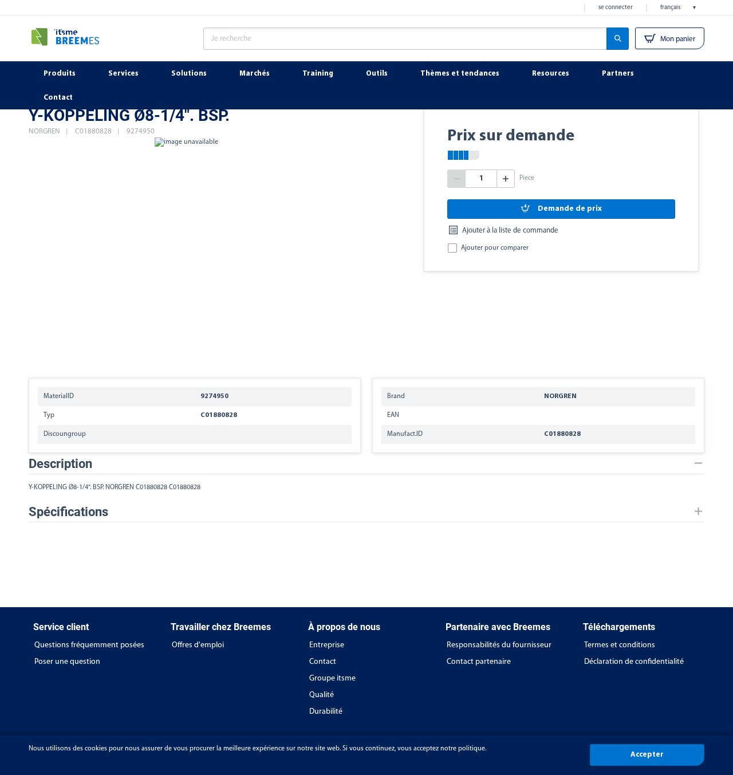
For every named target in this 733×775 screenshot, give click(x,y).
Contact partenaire (479, 662)
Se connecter (615, 8)
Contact (322, 662)
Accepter (647, 754)
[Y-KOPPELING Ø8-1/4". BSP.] (186, 252)
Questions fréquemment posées (89, 645)
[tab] (366, 463)
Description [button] (60, 464)
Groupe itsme (332, 678)
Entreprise (326, 645)
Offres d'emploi (198, 645)
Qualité (321, 695)
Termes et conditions (619, 645)
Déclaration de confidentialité (634, 662)
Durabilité (325, 711)
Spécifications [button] (68, 512)
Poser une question (67, 662)
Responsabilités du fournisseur (499, 645)
